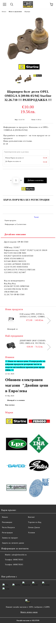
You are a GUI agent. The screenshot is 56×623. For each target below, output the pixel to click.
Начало (4, 11)
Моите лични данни (29, 612)
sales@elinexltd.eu (19, 555)
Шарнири (27, 11)
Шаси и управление (15, 11)
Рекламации (7, 522)
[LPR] (16, 444)
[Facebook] (5, 570)
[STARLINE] (16, 421)
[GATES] (39, 466)
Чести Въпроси (8, 527)
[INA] (39, 444)
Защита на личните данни (13, 543)
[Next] (47, 321)
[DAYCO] (16, 466)
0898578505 (18, 560)
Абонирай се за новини (16, 400)
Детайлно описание (15, 234)
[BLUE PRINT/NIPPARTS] (39, 488)
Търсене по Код (34, 522)
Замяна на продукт (10, 538)
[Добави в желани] (51, 173)
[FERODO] (39, 422)
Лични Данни (34, 527)
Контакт (31, 517)
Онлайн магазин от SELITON (28, 620)
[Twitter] (10, 570)
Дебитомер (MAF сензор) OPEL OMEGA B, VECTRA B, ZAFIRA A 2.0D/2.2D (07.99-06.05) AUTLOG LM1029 (34, 342)
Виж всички (10, 405)
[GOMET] (16, 488)
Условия (31, 533)
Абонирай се (12, 329)
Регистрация (7, 533)
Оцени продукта (10, 220)
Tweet (36, 217)
